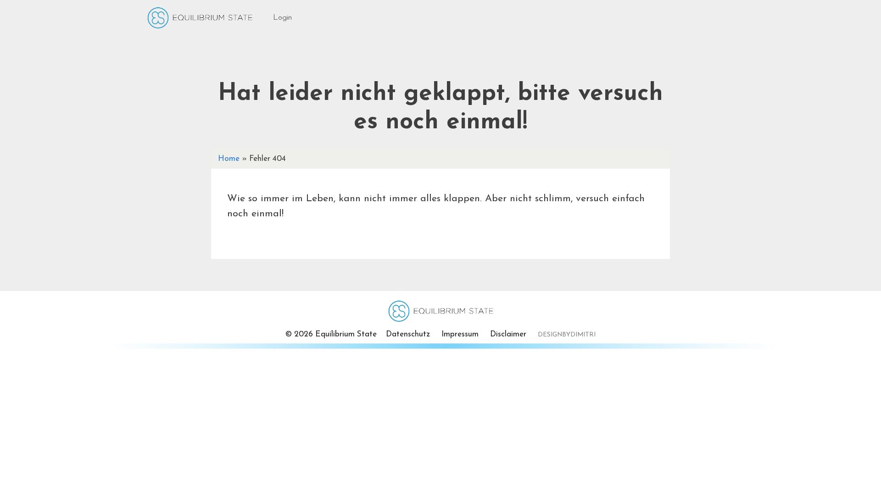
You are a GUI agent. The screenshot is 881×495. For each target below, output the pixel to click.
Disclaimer (508, 334)
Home (229, 159)
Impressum (460, 334)
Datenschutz (408, 334)
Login (282, 18)
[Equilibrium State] (199, 21)
